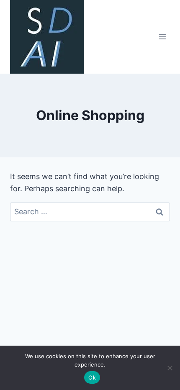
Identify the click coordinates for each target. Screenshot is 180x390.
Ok (92, 377)
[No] (169, 368)
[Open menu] (162, 36)
